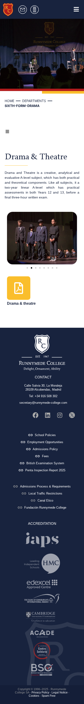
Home (9, 101)
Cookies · (35, 695)
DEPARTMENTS (34, 101)
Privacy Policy (40, 692)
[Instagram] (60, 415)
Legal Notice (60, 692)
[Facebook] (35, 415)
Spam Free (49, 695)
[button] (27, 268)
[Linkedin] (47, 415)
